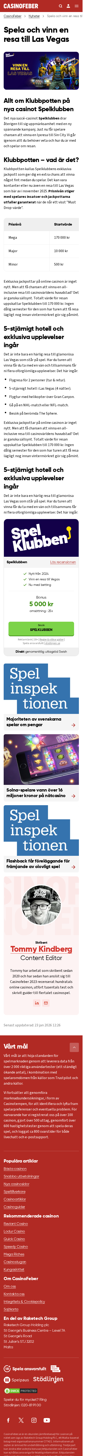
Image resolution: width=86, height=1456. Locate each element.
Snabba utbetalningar (21, 1176)
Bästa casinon (15, 1169)
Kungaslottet (14, 1270)
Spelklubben (41, 627)
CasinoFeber (12, 16)
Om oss (10, 1286)
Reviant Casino (16, 1224)
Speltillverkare (14, 1192)
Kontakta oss (14, 1294)
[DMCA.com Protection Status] (21, 1390)
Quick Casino (14, 1239)
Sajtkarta (11, 1309)
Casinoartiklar (15, 1199)
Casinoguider (14, 1207)
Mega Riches (14, 1254)
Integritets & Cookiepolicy (24, 1302)
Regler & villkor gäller (52, 640)
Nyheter (34, 16)
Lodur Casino (14, 1231)
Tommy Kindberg (41, 949)
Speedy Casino (16, 1247)
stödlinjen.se (52, 643)
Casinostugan (15, 1262)
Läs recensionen (63, 562)
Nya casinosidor (16, 1184)
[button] (74, 1047)
